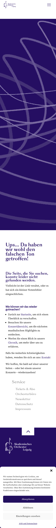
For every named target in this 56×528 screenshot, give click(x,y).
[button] (51, 470)
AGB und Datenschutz (28, 523)
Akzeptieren (28, 499)
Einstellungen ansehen (28, 516)
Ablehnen (28, 507)
